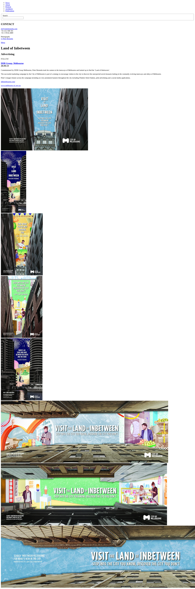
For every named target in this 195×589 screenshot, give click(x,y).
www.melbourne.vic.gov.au (11, 85)
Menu (3, 43)
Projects (8, 7)
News (7, 3)
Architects (9, 9)
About (7, 5)
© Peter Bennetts (7, 39)
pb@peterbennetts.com (9, 29)
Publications (9, 11)
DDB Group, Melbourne (12, 63)
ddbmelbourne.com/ (8, 82)
